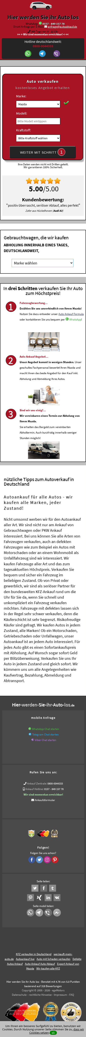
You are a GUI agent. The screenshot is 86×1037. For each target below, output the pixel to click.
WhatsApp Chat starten (45, 729)
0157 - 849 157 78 (54, 23)
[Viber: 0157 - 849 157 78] (57, 54)
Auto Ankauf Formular (71, 314)
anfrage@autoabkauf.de (62, 26)
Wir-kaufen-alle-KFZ (48, 968)
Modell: (21, 113)
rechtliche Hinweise (40, 994)
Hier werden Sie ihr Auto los (43, 17)
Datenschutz (19, 994)
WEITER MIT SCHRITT (41, 152)
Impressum (60, 994)
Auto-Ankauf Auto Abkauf (40, 963)
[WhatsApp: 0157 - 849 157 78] (40, 23)
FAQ (71, 994)
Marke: (21, 96)
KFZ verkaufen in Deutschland (33, 954)
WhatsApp (75, 319)
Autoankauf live (25, 959)
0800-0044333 (55, 783)
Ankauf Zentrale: (37, 783)
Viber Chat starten (45, 740)
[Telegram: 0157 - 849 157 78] (43, 54)
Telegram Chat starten (45, 734)
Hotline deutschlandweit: (43, 43)
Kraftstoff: (23, 130)
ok (53, 1032)
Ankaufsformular (45, 800)
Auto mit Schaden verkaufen (53, 959)
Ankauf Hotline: (34, 789)
